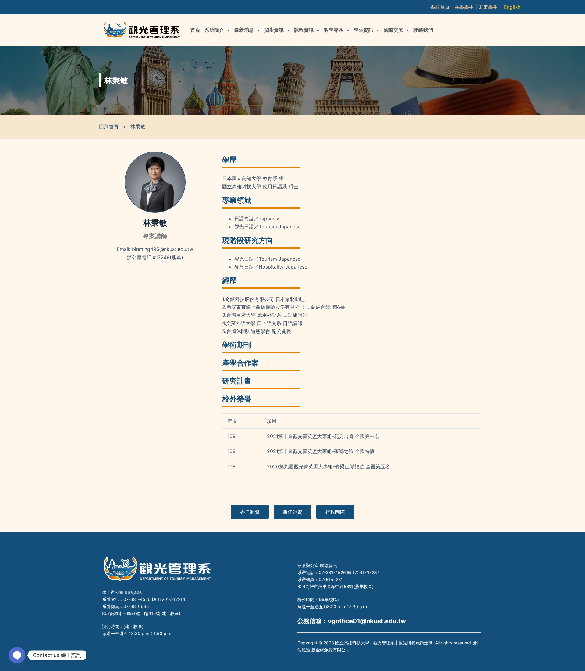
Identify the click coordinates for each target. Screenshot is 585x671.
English (512, 7)
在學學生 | (466, 7)
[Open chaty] (17, 655)
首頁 (195, 30)
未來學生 (488, 7)
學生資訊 (363, 30)
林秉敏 (155, 222)
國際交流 (393, 30)
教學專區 (333, 30)
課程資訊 (304, 30)
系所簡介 (214, 30)
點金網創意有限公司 (330, 649)
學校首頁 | (442, 7)
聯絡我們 (423, 30)
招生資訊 (274, 30)
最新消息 (244, 30)
